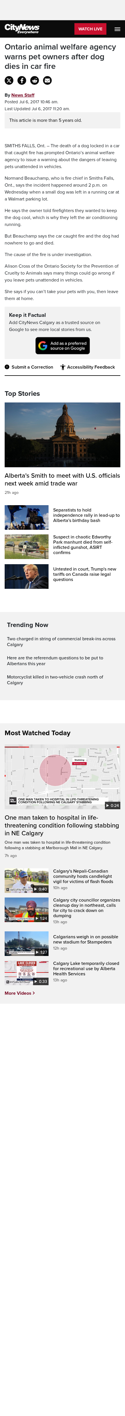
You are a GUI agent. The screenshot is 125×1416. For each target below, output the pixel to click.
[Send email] (47, 80)
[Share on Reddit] (34, 80)
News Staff (22, 95)
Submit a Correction (32, 367)
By (19, 95)
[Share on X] (9, 80)
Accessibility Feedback (91, 367)
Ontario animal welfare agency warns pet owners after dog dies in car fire (60, 56)
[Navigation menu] (118, 29)
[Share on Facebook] (21, 80)
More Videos (18, 993)
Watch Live (90, 29)
